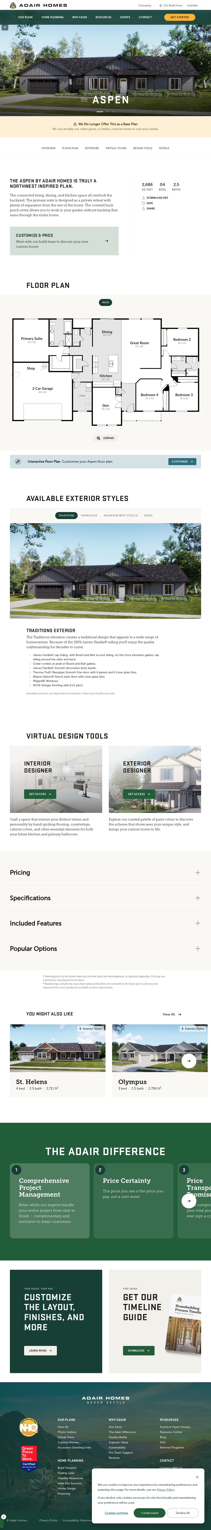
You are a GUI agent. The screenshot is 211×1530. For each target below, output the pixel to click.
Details (164, 148)
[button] (107, 241)
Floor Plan (70, 148)
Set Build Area (173, 5)
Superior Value (118, 1442)
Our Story (115, 1426)
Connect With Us (171, 1467)
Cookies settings (116, 1513)
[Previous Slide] (9, 63)
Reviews (114, 1457)
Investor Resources (70, 1478)
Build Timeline (67, 1467)
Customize (180, 461)
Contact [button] (145, 17)
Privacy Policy (48, 1520)
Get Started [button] (180, 17)
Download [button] (136, 1350)
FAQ (163, 1442)
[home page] (38, 5)
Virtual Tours (116, 148)
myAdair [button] (192, 5)
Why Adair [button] (79, 17)
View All (169, 1014)
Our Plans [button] (25, 17)
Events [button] (125, 17)
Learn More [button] (38, 1350)
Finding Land (66, 1473)
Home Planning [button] (53, 17)
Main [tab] (105, 302)
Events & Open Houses (175, 1426)
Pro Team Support (121, 1452)
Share (151, 208)
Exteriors (92, 148)
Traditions (66, 515)
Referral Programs (172, 1447)
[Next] (189, 1201)
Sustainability (117, 1447)
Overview (48, 148)
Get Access (37, 794)
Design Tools (142, 148)
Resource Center (171, 1432)
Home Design (67, 1488)
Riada (148, 515)
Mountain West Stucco (121, 515)
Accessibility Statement (78, 1520)
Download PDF (157, 198)
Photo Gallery (67, 1432)
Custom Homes (68, 1442)
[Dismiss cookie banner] (197, 1476)
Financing (64, 1493)
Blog (163, 1437)
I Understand (149, 1513)
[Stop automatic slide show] (5, 27)
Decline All (183, 1513)
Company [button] (144, 5)
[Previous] (22, 1061)
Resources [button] (103, 17)
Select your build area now (98, 693)
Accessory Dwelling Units (74, 1447)
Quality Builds (118, 1437)
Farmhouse (89, 515)
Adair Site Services (70, 1483)
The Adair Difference (122, 1432)
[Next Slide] (201, 63)
